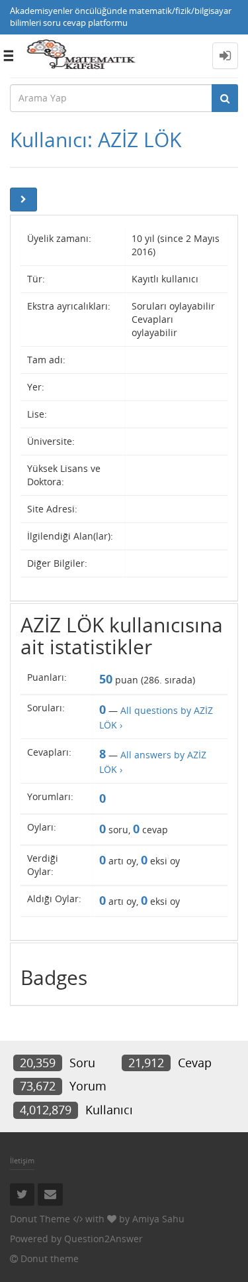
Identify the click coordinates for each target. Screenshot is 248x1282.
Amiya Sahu (158, 1218)
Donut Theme (40, 1218)
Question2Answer (103, 1238)
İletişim (22, 1160)
